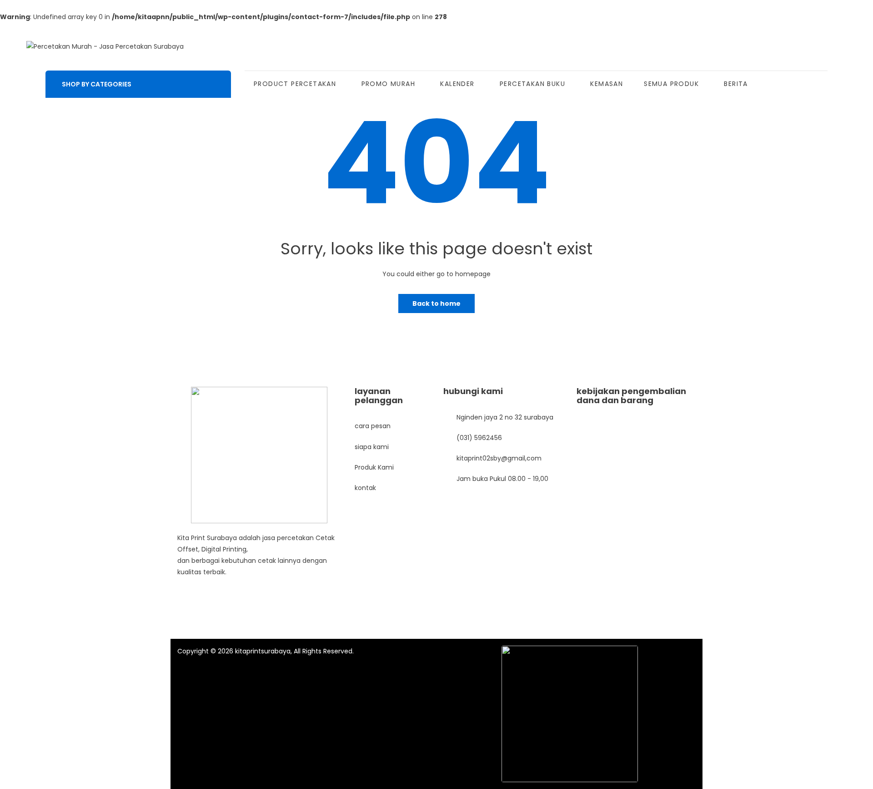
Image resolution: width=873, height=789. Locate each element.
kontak (365, 487)
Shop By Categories (96, 84)
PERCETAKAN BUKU (532, 83)
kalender (457, 83)
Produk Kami (374, 467)
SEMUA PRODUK (671, 83)
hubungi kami (473, 391)
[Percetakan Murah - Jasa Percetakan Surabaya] (105, 46)
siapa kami (372, 446)
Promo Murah (388, 83)
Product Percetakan (295, 83)
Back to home (436, 303)
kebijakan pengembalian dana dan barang (631, 395)
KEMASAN (606, 83)
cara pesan (373, 425)
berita (736, 83)
